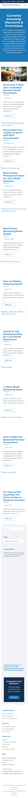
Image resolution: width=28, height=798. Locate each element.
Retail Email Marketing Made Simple (12, 231)
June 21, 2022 (7, 289)
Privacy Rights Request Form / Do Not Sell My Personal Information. (14, 792)
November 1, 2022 (9, 143)
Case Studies (6, 744)
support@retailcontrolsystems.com (12, 773)
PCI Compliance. (14, 794)
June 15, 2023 (7, 98)
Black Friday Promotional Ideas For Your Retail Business (13, 177)
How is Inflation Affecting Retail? (13, 282)
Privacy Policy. (14, 787)
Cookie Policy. (14, 789)
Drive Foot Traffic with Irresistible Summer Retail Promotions (13, 89)
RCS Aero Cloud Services (9, 718)
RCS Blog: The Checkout (9, 742)
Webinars (5, 747)
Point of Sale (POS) (8, 713)
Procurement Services (8, 726)
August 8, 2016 (8, 505)
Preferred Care (6, 731)
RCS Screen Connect (8, 749)
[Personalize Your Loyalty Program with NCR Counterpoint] (14, 124)
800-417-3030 (20, 1)
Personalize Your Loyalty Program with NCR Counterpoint (13, 134)
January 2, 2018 (8, 447)
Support (13, 1)
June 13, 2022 (7, 344)
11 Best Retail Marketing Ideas (12, 388)
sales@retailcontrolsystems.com (12, 771)
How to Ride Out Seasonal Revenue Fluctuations (14, 440)
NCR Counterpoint (7, 716)
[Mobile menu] (25, 5)
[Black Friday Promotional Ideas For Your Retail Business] (10, 168)
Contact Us (14, 697)
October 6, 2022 (8, 186)
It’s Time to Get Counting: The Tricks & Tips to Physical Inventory (14, 496)
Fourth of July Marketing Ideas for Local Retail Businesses (12, 335)
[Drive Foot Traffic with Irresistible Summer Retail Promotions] (14, 74)
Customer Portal (6, 1)
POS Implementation (8, 729)
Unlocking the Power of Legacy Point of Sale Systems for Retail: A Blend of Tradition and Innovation (14, 667)
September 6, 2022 (9, 239)
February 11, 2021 (8, 394)
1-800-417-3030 (7, 769)
